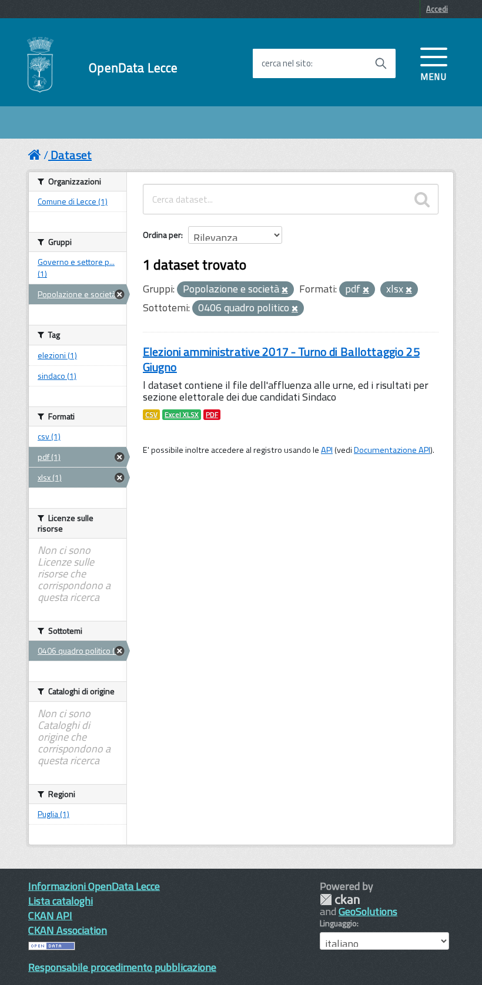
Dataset (71, 155)
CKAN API (50, 915)
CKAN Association (67, 930)
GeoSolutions (368, 911)
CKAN (340, 899)
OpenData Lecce (133, 68)
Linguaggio (338, 923)
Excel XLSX (182, 414)
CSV (151, 414)
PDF (212, 414)
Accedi (437, 9)
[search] (422, 199)
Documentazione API (392, 449)
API (327, 449)
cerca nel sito (286, 63)
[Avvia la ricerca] (381, 63)
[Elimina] (285, 290)
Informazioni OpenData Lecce (94, 886)
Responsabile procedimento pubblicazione (122, 967)
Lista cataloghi (60, 901)
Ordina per (162, 234)
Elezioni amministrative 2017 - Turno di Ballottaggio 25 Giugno (281, 359)
